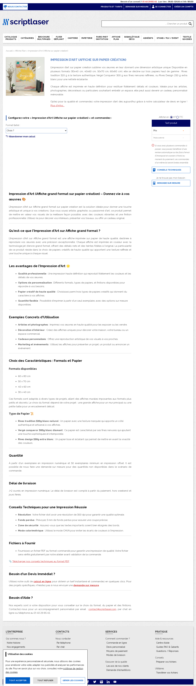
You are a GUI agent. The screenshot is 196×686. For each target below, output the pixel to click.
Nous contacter (17, 7)
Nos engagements (16, 647)
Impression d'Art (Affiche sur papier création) (48, 51)
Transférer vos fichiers (167, 672)
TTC (181, 117)
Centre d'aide (162, 643)
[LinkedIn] (108, 682)
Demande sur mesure (137, 7)
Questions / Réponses (167, 651)
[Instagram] (102, 682)
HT (174, 117)
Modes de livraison (115, 655)
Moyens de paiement (116, 651)
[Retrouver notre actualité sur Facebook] (88, 682)
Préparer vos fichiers (166, 662)
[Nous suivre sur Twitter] (95, 682)
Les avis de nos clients (117, 666)
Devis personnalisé (115, 647)
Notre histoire (13, 643)
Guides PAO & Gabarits (167, 647)
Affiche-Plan (20, 51)
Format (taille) (12, 125)
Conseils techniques (168, 170)
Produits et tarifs (111, 7)
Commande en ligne (116, 643)
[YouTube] (115, 682)
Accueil (9, 51)
